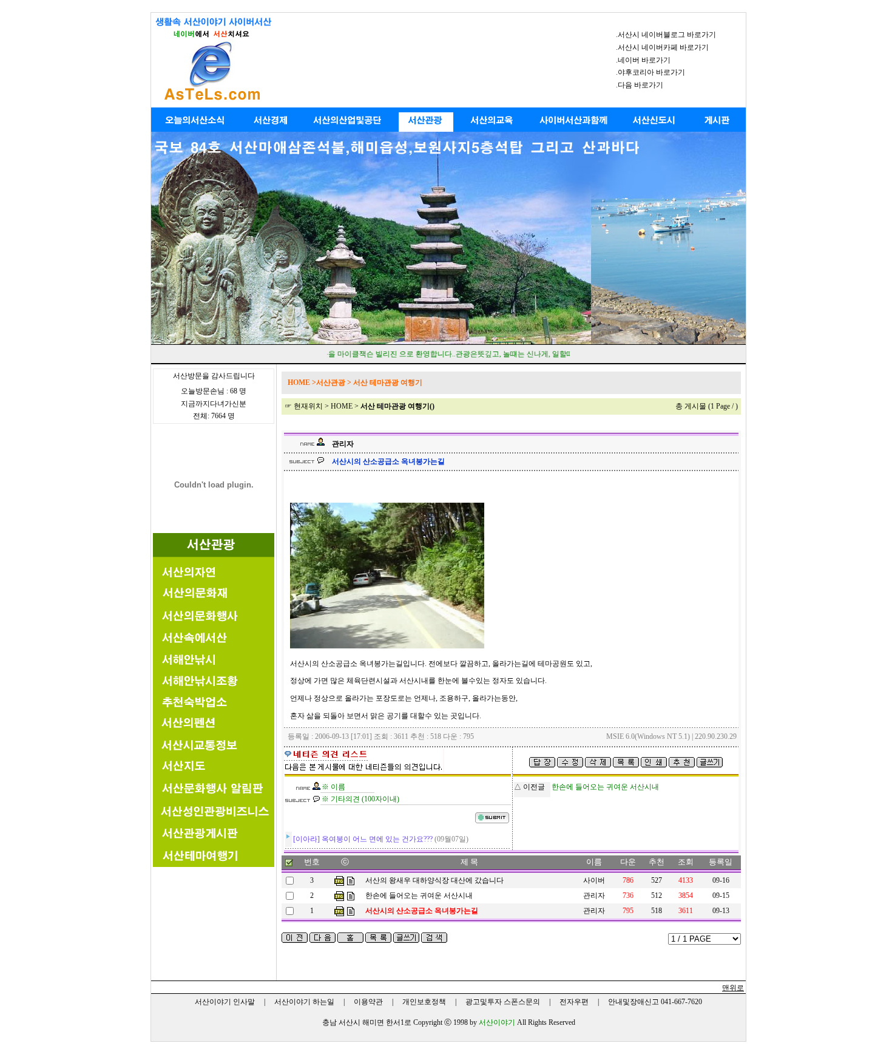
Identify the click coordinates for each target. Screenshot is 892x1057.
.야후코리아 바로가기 (650, 72)
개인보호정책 (424, 1002)
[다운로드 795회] (339, 910)
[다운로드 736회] (339, 895)
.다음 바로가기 (639, 85)
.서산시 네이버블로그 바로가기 (666, 34)
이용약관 (368, 1002)
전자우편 (574, 1002)
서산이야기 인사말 (225, 1002)
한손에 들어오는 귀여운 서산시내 (419, 895)
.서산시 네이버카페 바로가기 (662, 47)
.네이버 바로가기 (643, 60)
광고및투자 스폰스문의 (502, 1002)
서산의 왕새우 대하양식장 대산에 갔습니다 (434, 880)
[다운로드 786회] (339, 880)
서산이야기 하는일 (304, 1002)
